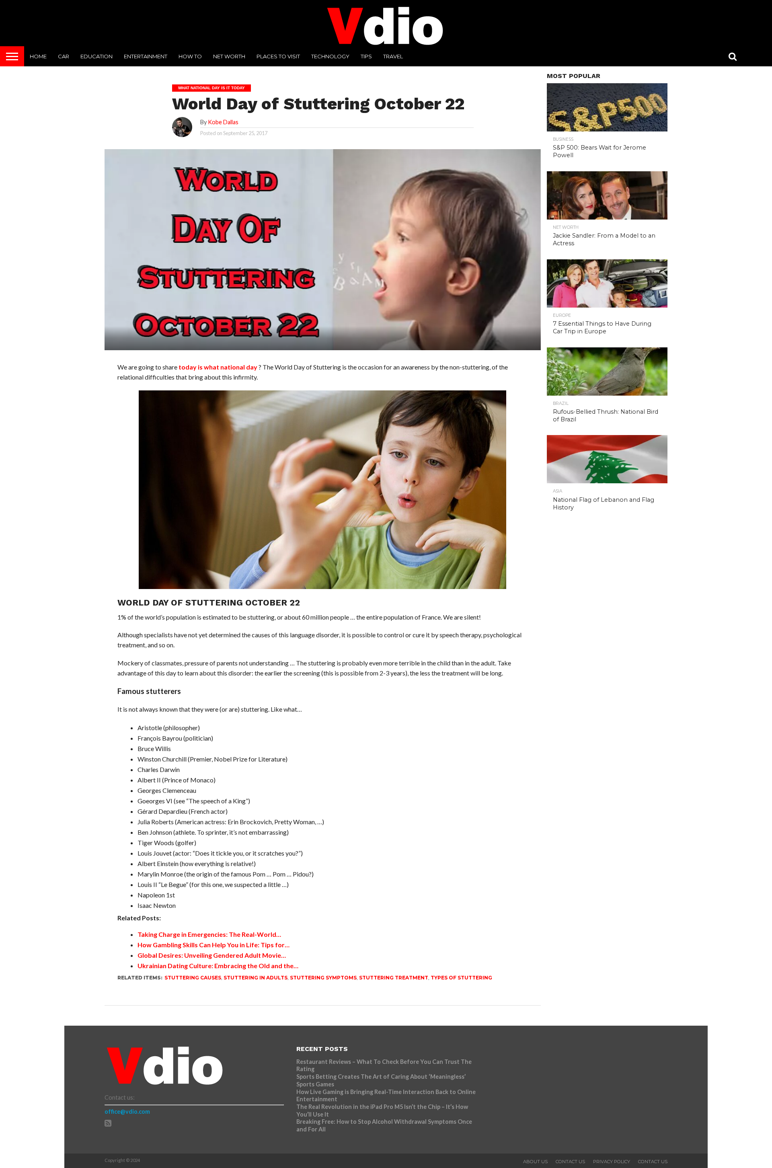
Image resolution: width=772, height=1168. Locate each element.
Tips (366, 56)
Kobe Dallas (223, 122)
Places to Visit (278, 56)
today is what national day (218, 367)
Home (38, 56)
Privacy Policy (611, 1161)
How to (190, 56)
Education (96, 56)
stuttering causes (192, 978)
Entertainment (145, 56)
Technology (330, 56)
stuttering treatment (393, 978)
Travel (393, 56)
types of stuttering (461, 978)
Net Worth (229, 56)
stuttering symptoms (323, 978)
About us (535, 1161)
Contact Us (570, 1161)
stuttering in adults (255, 978)
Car (63, 56)
